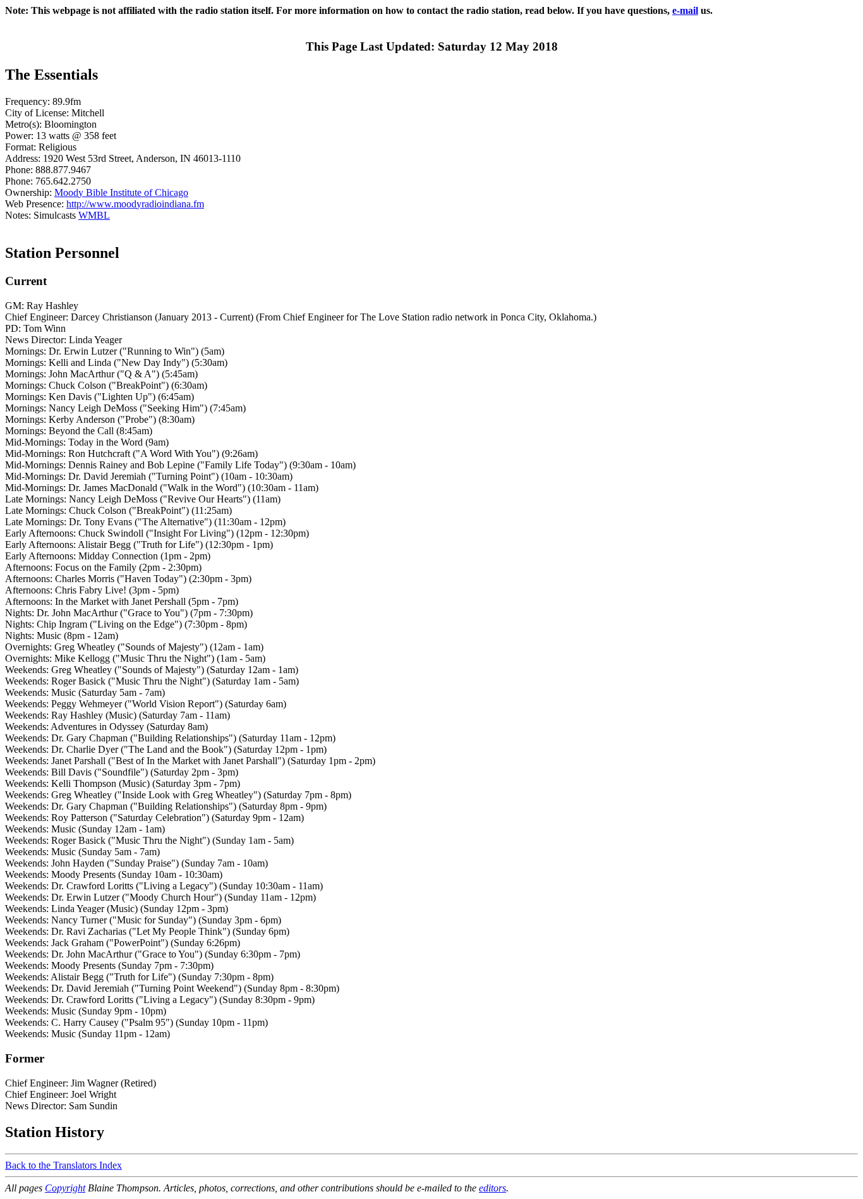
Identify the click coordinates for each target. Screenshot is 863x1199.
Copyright (65, 1188)
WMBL (94, 215)
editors (492, 1188)
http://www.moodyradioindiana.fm (135, 203)
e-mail (685, 10)
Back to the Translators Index (63, 1165)
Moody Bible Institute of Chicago (121, 192)
